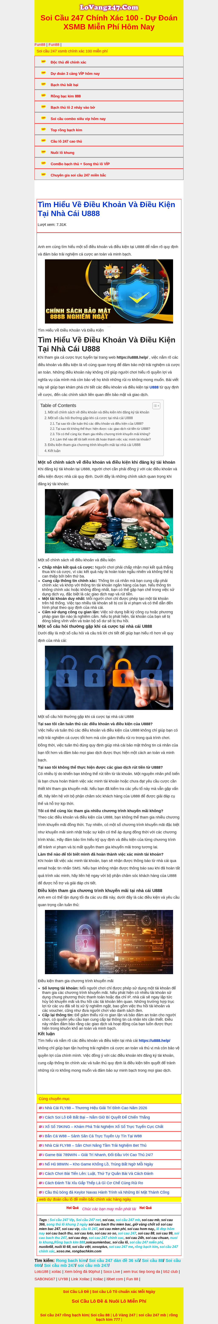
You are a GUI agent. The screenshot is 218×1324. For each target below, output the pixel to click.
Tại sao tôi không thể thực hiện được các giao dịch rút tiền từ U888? (103, 428)
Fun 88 (132, 1279)
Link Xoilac (80, 1279)
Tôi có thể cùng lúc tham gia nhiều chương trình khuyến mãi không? (103, 434)
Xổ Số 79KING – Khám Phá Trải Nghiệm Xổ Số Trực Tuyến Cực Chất (104, 1127)
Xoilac (98, 1279)
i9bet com (114, 1279)
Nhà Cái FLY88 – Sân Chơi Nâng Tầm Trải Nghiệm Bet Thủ (95, 1145)
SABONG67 (44, 1279)
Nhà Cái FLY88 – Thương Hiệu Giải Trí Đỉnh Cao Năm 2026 (96, 1108)
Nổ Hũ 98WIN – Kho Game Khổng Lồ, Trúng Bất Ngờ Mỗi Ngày (99, 1164)
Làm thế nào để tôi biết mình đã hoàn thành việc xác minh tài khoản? (103, 439)
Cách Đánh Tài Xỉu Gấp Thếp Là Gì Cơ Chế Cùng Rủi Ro (94, 1183)
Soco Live (111, 1271)
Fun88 (39, 44)
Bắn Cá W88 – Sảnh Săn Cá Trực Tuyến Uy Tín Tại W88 (93, 1136)
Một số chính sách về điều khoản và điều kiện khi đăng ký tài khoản (98, 412)
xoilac (56, 1271)
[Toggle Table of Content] (154, 405)
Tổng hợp (71, 188)
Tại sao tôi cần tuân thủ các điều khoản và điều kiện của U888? (99, 423)
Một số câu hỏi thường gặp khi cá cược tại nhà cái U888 (90, 418)
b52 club (170, 1271)
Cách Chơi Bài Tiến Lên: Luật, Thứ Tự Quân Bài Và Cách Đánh (99, 1173)
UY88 (63, 1279)
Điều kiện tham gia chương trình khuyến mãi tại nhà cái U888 (94, 445)
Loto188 (41, 1271)
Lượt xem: (46, 224)
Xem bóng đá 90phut (82, 1271)
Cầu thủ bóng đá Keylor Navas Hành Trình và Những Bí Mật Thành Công (107, 1192)
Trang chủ (49, 188)
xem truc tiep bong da (141, 1271)
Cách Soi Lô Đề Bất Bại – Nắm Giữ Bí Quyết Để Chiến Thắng (97, 1117)
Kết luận (54, 451)
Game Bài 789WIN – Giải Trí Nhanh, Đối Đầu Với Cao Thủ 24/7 (99, 1155)
